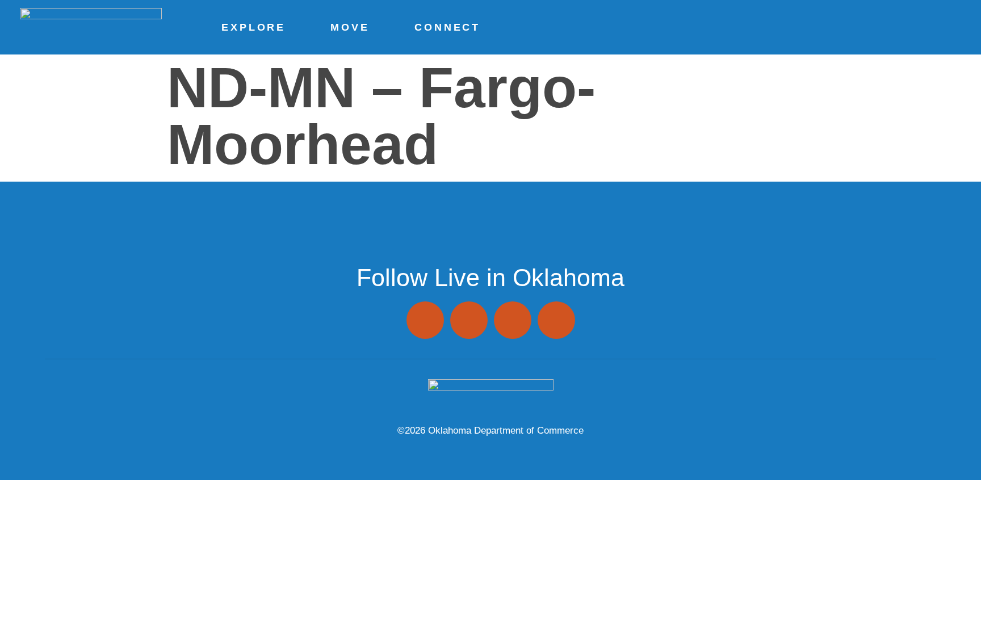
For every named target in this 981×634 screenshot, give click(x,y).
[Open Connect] (484, 27)
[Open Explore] (289, 27)
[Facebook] (469, 320)
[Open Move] (373, 27)
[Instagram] (425, 320)
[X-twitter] (512, 320)
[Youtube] (556, 320)
